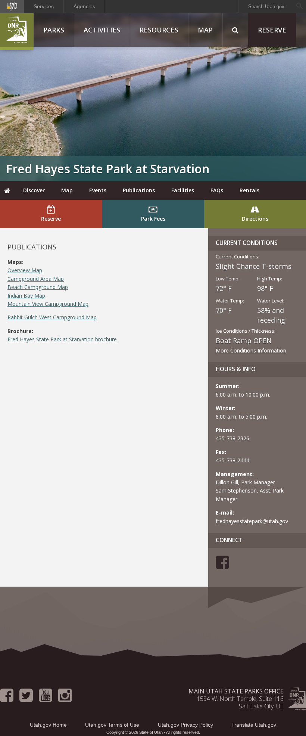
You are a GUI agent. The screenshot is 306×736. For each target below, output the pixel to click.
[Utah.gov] (12, 6)
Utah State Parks (17, 31)
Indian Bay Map (26, 295)
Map (205, 29)
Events (97, 190)
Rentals (249, 190)
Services (44, 6)
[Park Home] (7, 190)
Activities (102, 29)
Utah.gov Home (48, 725)
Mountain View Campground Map (47, 303)
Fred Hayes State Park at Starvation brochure (62, 339)
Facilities (182, 190)
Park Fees (153, 218)
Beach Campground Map (37, 287)
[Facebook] (222, 565)
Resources (159, 29)
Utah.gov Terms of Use (112, 725)
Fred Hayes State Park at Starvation (108, 169)
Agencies (84, 6)
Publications (139, 190)
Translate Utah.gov (253, 725)
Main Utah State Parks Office (236, 691)
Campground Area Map (35, 278)
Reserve (272, 29)
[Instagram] (65, 699)
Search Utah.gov (266, 6)
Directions (255, 218)
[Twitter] (26, 699)
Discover (34, 190)
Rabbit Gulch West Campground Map (52, 317)
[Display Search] (235, 30)
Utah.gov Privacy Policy (185, 725)
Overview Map (24, 270)
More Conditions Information (251, 350)
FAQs (216, 190)
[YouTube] (45, 699)
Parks (53, 29)
